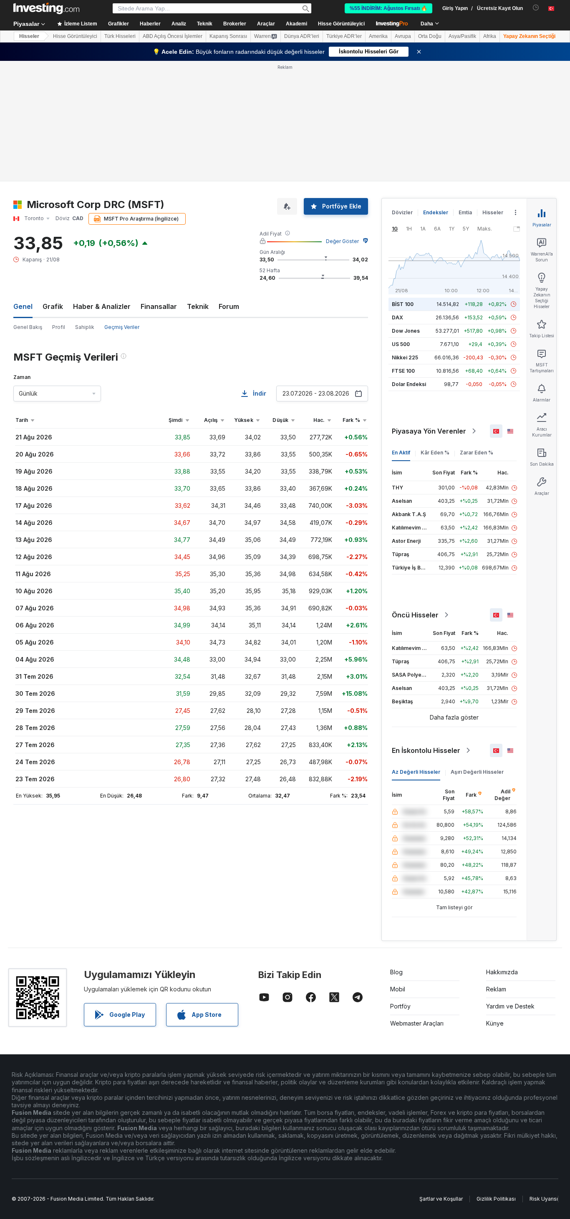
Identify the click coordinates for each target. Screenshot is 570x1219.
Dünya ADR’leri (301, 36)
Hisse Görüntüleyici (341, 24)
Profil (58, 327)
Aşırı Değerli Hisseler (477, 772)
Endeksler (435, 212)
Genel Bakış (27, 327)
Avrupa (403, 36)
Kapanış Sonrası (228, 36)
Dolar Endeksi (409, 384)
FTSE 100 (403, 371)
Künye (495, 1023)
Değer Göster (342, 241)
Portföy (400, 1006)
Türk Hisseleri (120, 36)
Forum (229, 306)
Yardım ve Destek (510, 1006)
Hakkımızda (502, 972)
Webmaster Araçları (417, 1023)
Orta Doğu (429, 36)
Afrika (489, 36)
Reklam (496, 989)
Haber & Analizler (102, 306)
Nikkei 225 (405, 357)
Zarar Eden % (476, 452)
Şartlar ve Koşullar (441, 1199)
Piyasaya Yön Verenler (429, 431)
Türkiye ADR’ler (344, 36)
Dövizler (402, 212)
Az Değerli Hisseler (416, 772)
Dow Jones (406, 331)
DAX (397, 317)
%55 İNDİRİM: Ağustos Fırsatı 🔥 (388, 8)
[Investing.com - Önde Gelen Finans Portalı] (46, 8)
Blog (396, 972)
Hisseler (29, 36)
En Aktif (401, 452)
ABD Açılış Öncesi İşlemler (172, 36)
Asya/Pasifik (462, 36)
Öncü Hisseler (415, 615)
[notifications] (536, 8)
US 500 (401, 344)
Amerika (378, 36)
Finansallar (159, 306)
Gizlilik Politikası (496, 1199)
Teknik (198, 306)
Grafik (53, 306)
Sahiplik (84, 327)
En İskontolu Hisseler (426, 750)
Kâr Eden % (435, 452)
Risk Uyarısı (544, 1199)
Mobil (397, 989)
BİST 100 (403, 304)
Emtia (465, 212)
